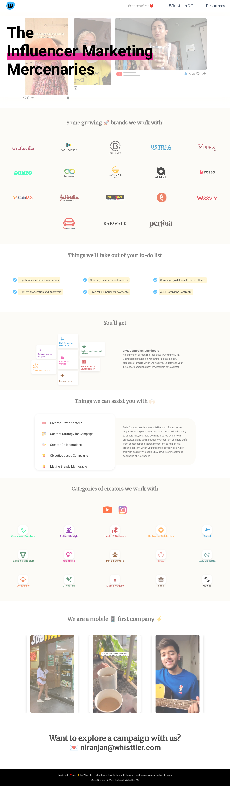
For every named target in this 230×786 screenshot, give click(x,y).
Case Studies (98, 780)
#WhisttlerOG (179, 5)
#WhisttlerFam (115, 780)
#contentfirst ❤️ (140, 6)
